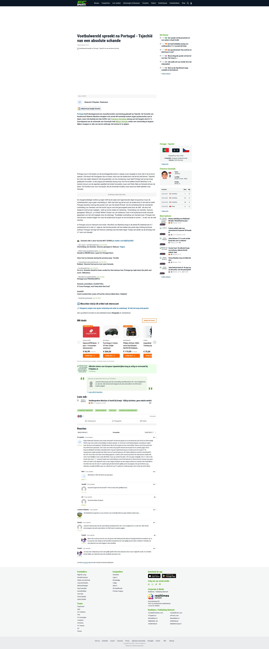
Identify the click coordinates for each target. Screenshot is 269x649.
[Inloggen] (190, 3)
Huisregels (150, 641)
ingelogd (85, 562)
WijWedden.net (153, 621)
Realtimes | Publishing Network (134, 645)
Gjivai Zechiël (81, 599)
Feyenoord (80, 606)
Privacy (127, 641)
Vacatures (120, 641)
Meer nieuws (166, 73)
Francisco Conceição (118, 119)
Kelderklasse (162, 3)
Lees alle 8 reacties (95, 392)
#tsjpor (122, 247)
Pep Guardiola (82, 588)
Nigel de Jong (81, 575)
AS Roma (80, 623)
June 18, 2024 (103, 245)
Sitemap (171, 641)
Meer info (165, 164)
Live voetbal (116, 3)
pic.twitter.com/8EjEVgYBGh (123, 241)
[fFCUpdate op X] (156, 584)
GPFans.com (174, 615)
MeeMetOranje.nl (175, 624)
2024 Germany (178, 160)
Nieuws (96, 3)
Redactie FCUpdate (91, 102)
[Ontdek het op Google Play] (169, 576)
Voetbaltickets (174, 3)
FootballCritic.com (176, 613)
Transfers (145, 3)
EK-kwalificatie (117, 588)
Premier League (118, 591)
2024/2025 (165, 202)
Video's (153, 3)
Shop (183, 3)
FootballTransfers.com (155, 613)
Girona (79, 631)
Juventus (177, 173)
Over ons (97, 641)
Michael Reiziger (82, 585)
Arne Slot (80, 594)
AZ (78, 628)
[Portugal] (165, 150)
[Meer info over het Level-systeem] (155, 432)
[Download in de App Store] (154, 576)
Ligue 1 (115, 577)
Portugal (80, 114)
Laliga (115, 583)
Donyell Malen (81, 591)
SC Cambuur (81, 612)
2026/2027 (165, 194)
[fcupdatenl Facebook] (148, 584)
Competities (106, 3)
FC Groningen (81, 617)
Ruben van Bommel (83, 580)
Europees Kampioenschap (128, 410)
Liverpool (80, 620)
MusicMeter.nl (174, 618)
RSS (165, 641)
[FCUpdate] (82, 3)
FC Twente (80, 625)
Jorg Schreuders (82, 583)
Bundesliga (116, 580)
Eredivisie (116, 575)
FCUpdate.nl (152, 615)
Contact (112, 641)
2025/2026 (165, 198)
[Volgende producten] (154, 342)
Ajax (78, 609)
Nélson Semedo (122, 122)
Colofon (158, 641)
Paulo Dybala (81, 596)
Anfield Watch (152, 624)
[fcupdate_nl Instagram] (152, 584)
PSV (78, 615)
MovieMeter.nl (152, 618)
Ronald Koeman (82, 577)
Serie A (115, 585)
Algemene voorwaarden (138, 641)
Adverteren (105, 641)
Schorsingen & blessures (131, 3)
